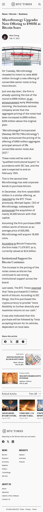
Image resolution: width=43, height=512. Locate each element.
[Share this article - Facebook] (5, 341)
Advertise (5, 492)
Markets (5, 465)
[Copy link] (23, 341)
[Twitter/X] (8, 442)
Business (23, 14)
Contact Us (6, 499)
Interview (22, 458)
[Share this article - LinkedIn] (17, 342)
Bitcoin (13, 14)
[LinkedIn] (13, 442)
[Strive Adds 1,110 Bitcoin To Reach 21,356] (27, 405)
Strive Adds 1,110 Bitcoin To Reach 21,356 (26, 414)
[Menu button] (3, 4)
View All (33, 394)
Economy (5, 462)
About (4, 488)
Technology (6, 472)
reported (7, 199)
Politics (29, 381)
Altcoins (5, 476)
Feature (22, 462)
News (4, 14)
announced (8, 210)
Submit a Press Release (10, 496)
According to (9, 243)
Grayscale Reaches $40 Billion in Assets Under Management (14, 358)
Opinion (22, 381)
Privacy (28, 509)
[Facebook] (3, 441)
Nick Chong (14, 35)
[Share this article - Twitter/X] (11, 342)
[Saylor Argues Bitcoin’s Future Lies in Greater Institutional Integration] (9, 405)
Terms (34, 509)
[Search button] (39, 4)
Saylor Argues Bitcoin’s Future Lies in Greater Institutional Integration (9, 414)
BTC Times (20, 509)
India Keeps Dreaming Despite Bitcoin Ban (30, 377)
